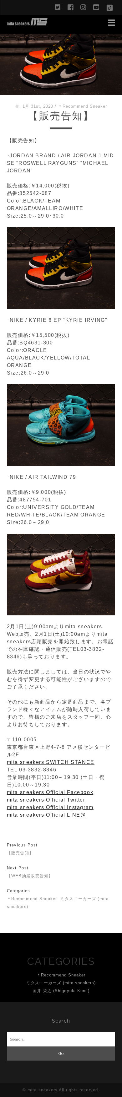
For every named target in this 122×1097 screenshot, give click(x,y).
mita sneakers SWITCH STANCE (50, 762)
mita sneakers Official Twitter (46, 799)
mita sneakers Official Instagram (50, 807)
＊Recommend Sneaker (82, 106)
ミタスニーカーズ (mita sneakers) (61, 983)
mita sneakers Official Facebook (50, 792)
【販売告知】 (20, 853)
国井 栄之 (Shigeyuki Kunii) (61, 990)
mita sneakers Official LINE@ (46, 815)
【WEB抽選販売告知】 (30, 875)
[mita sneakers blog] (27, 22)
